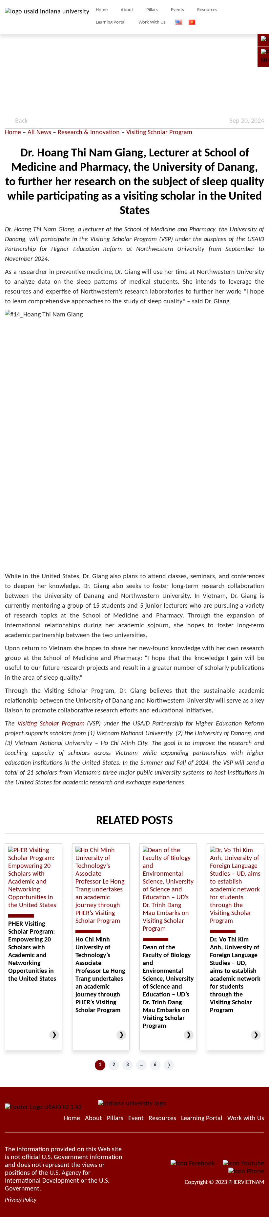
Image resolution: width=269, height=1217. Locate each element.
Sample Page (47, 17)
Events (177, 10)
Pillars (152, 10)
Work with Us (245, 1118)
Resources (207, 10)
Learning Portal (110, 22)
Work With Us (152, 22)
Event (136, 1118)
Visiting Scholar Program (159, 132)
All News (39, 132)
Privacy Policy (20, 1200)
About (127, 10)
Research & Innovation (89, 132)
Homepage (72, 1118)
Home (102, 10)
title (261, 17)
